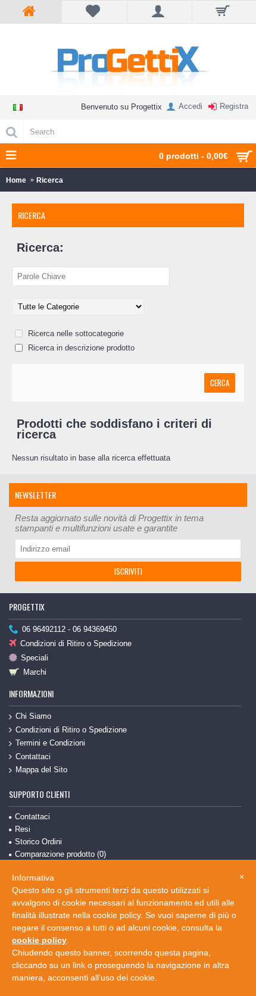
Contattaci (33, 756)
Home (16, 180)
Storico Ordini (38, 841)
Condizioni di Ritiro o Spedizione (76, 643)
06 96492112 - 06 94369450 (69, 629)
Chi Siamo (33, 716)
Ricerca (49, 180)
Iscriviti (128, 571)
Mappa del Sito (41, 769)
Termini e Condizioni (50, 742)
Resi (22, 829)
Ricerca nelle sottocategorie (75, 333)
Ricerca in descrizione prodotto (80, 347)
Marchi (34, 672)
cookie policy (39, 940)
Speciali (34, 657)
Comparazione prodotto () (60, 854)
